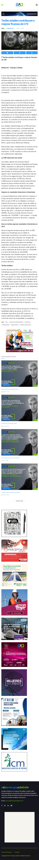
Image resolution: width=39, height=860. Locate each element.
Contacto (17, 852)
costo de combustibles (16, 322)
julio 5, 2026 (5, 460)
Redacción (10, 28)
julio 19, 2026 (5, 426)
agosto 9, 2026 (5, 391)
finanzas (27, 322)
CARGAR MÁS (19, 501)
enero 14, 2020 (20, 28)
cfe (6, 322)
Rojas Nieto (14, 324)
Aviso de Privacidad (6, 852)
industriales (5, 324)
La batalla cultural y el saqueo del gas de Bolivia (9, 423)
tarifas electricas (25, 324)
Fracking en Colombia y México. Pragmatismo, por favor (9, 389)
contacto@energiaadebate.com (14, 801)
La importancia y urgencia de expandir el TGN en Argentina (10, 492)
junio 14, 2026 (5, 494)
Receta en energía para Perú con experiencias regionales (10, 457)
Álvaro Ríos (6, 385)
